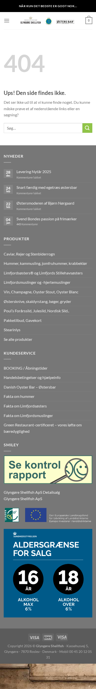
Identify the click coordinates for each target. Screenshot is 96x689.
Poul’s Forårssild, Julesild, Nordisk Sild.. (36, 310)
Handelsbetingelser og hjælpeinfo (32, 377)
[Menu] (7, 21)
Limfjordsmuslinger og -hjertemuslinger (37, 282)
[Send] (87, 128)
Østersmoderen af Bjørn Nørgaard (45, 203)
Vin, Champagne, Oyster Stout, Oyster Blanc (41, 291)
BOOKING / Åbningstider (26, 368)
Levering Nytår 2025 (33, 171)
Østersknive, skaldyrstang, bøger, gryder (37, 301)
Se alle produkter (18, 339)
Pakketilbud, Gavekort (23, 320)
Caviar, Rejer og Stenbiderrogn (29, 254)
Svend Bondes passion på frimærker (46, 218)
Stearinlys (12, 329)
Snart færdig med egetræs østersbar (46, 187)
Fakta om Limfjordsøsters (25, 406)
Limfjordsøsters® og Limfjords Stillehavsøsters (43, 272)
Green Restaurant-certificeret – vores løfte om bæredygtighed (43, 428)
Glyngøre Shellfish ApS (23, 498)
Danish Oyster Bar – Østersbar (30, 387)
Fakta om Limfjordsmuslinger (28, 415)
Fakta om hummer (19, 396)
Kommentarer (27, 224)
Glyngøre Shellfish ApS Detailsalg (32, 492)
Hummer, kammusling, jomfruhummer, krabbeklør (45, 263)
